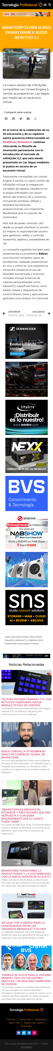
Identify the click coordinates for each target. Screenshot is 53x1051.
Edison (25, 637)
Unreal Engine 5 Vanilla (28, 643)
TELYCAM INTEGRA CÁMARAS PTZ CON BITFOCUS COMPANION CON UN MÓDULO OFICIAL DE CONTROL (26, 702)
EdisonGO (9, 640)
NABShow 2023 (36, 640)
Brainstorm (25, 142)
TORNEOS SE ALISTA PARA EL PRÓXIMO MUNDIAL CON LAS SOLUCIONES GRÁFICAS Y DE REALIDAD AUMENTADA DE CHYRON (26, 980)
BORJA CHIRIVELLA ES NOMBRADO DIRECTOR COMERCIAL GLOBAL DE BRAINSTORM (23, 754)
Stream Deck (10, 643)
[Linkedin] (29, 1033)
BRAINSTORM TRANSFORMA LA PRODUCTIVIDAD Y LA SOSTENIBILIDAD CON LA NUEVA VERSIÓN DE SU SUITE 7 (26, 873)
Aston (7, 637)
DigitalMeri (26, 1047)
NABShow (9, 142)
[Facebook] (18, 1033)
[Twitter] (24, 1033)
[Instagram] (34, 1033)
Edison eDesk (36, 637)
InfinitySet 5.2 (21, 640)
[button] (45, 4)
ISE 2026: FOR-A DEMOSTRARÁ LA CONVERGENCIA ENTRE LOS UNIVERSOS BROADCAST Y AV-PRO (23, 925)
